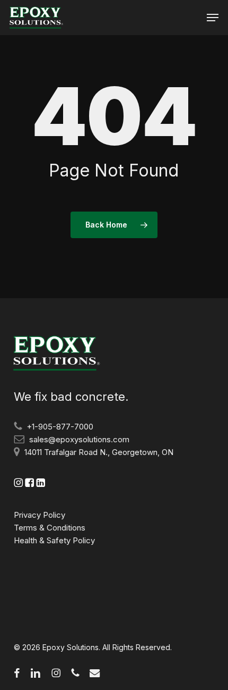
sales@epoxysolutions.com (79, 439)
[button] (212, 17)
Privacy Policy (39, 515)
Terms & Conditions (49, 528)
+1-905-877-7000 (60, 427)
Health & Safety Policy (54, 540)
